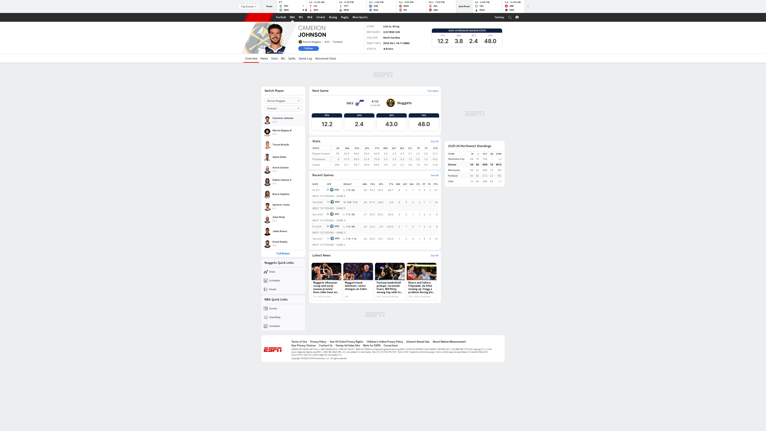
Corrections (391, 345)
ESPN (259, 17)
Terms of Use (299, 341)
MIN (337, 189)
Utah (450, 181)
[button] (509, 17)
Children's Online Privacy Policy (385, 341)
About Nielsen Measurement (449, 341)
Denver (452, 164)
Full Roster (283, 253)
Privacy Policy (318, 341)
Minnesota (454, 170)
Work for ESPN (371, 345)
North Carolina (391, 37)
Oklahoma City (456, 158)
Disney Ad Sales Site (348, 345)
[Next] (528, 6)
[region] (384, 156)
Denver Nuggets (312, 41)
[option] (326, 281)
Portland (452, 175)
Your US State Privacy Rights (346, 341)
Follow (309, 48)
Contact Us (326, 345)
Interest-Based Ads (417, 341)
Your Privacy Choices (303, 345)
